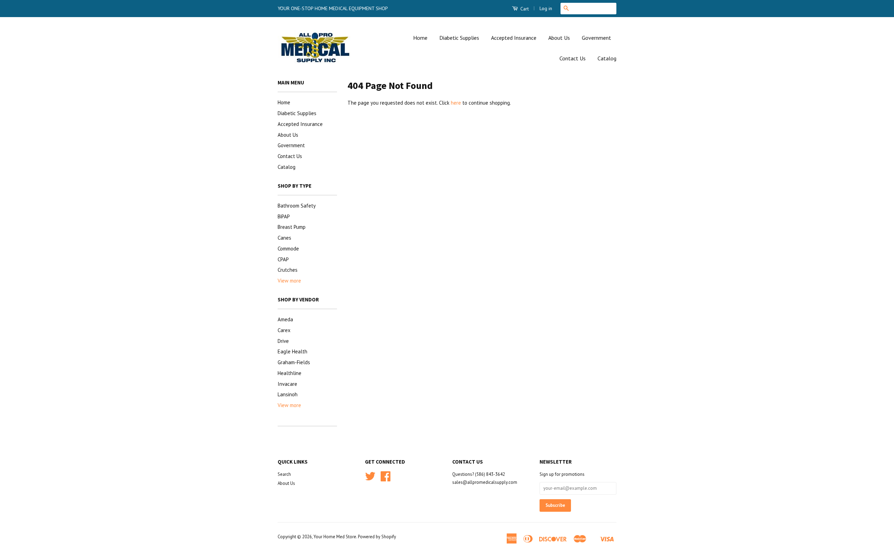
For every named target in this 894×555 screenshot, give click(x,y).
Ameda (285, 319)
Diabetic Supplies (459, 37)
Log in (546, 8)
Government (596, 37)
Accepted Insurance (513, 37)
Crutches (288, 270)
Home (420, 37)
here (456, 102)
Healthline (289, 373)
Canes (284, 237)
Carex (284, 330)
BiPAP (284, 216)
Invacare (287, 384)
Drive (283, 341)
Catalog (607, 58)
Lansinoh (288, 394)
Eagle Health (292, 351)
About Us (559, 37)
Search (284, 474)
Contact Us (572, 58)
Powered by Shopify (377, 537)
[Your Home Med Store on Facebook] (385, 479)
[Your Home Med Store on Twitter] (370, 479)
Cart (524, 9)
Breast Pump (292, 227)
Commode (288, 248)
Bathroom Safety (297, 205)
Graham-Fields (294, 362)
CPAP (283, 259)
